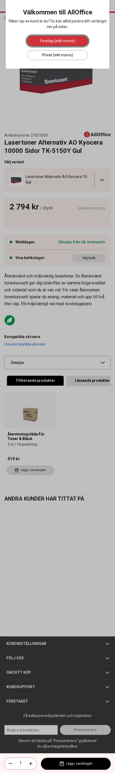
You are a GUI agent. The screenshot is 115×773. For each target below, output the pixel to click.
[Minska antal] (10, 763)
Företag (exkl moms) (57, 41)
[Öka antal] (31, 763)
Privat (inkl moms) (57, 55)
